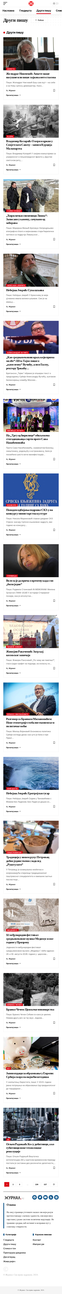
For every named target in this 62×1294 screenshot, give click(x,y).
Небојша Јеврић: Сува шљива (25, 290)
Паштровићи (14, 852)
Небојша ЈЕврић (16, 285)
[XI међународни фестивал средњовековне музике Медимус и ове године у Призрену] (31, 914)
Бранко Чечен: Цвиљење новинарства (30, 1009)
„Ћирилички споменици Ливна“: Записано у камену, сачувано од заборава (26, 219)
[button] (6, 3)
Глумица (12, 576)
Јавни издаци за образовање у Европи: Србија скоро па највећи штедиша (30, 1075)
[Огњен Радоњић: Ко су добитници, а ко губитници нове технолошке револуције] (31, 1124)
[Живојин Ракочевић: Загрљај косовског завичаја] (31, 631)
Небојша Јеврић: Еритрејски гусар (28, 793)
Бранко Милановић (17, 714)
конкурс (11, 505)
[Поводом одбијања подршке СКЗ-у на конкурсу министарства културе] (31, 489)
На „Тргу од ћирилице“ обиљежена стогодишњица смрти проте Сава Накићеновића (28, 439)
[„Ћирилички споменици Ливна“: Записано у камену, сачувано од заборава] (31, 195)
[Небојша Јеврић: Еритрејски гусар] (31, 773)
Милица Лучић (15, 431)
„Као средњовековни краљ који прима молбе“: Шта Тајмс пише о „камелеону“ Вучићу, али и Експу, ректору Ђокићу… (30, 363)
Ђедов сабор (14, 647)
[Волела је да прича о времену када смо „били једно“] (31, 560)
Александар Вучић (17, 352)
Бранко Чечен (14, 1005)
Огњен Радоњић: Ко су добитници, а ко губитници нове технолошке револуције (30, 1148)
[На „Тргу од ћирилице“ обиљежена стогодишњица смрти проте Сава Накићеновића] (31, 415)
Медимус (12, 930)
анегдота (12, 789)
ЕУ (8, 1068)
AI (8, 1139)
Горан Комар (14, 211)
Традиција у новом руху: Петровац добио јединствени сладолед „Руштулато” (27, 861)
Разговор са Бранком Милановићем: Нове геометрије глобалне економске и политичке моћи (30, 722)
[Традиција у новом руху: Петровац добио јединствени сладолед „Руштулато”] (31, 837)
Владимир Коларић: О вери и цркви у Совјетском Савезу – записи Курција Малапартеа (29, 144)
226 (36, 1184)
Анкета (11, 69)
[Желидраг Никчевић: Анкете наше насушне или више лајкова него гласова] (31, 53)
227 (45, 1184)
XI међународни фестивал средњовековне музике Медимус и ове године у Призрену (29, 938)
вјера (10, 136)
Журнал (12, 90)
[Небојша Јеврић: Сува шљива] (31, 270)
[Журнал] (31, 3)
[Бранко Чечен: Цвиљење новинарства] (31, 989)
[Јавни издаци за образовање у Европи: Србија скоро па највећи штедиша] (31, 1053)
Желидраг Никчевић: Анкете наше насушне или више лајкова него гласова (31, 75)
